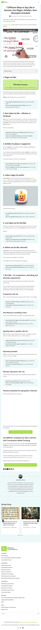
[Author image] (10, 16)
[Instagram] (18, 628)
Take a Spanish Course (6, 559)
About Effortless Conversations (8, 607)
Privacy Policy (23, 622)
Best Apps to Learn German (7, 590)
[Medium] (23, 628)
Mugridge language (7, 24)
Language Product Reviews (7, 599)
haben (7, 119)
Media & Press (4, 609)
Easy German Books (6, 592)
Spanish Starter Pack (6, 565)
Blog (2, 601)
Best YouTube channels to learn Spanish (10, 578)
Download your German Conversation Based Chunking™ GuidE (20, 464)
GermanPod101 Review (6, 585)
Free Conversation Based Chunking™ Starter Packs (13, 597)
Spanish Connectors (6, 569)
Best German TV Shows (6, 587)
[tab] (18, 535)
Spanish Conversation (6, 571)
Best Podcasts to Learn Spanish (8, 576)
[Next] (38, 521)
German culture (27, 457)
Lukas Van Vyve (15, 16)
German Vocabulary (22, 16)
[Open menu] (39, 2)
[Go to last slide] (3, 521)
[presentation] (10, 513)
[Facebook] (4, 469)
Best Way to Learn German (7, 583)
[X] (7, 469)
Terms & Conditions (32, 622)
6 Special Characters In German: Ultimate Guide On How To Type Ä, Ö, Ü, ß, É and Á (10, 523)
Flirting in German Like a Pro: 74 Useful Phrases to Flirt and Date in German (30, 523)
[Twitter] (20, 628)
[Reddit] (11, 469)
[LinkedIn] (5, 469)
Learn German (29, 16)
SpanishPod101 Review (6, 567)
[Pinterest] (9, 469)
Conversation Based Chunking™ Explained (11, 557)
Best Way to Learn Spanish (7, 573)
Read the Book (4, 555)
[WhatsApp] (13, 469)
